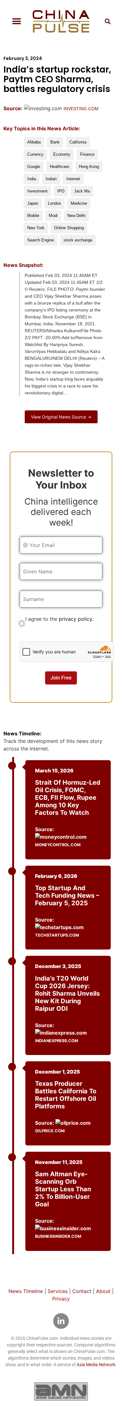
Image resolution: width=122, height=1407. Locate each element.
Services (58, 1291)
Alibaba (34, 142)
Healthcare (59, 166)
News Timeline (25, 1291)
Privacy (61, 1299)
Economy (61, 154)
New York (35, 227)
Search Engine (40, 240)
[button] (16, 21)
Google (33, 166)
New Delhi (76, 215)
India (31, 178)
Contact (81, 1291)
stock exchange (78, 240)
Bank (55, 142)
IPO (60, 191)
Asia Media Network (96, 1364)
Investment (37, 191)
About (103, 1291)
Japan (32, 203)
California (77, 142)
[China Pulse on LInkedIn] (61, 1321)
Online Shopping (69, 227)
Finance (87, 154)
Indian (51, 178)
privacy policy (75, 619)
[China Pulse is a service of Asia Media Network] (61, 1391)
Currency (35, 154)
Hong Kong (89, 166)
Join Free (61, 678)
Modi (53, 215)
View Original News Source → (61, 416)
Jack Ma (82, 191)
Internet (73, 178)
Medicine (79, 203)
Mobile (33, 215)
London (54, 203)
